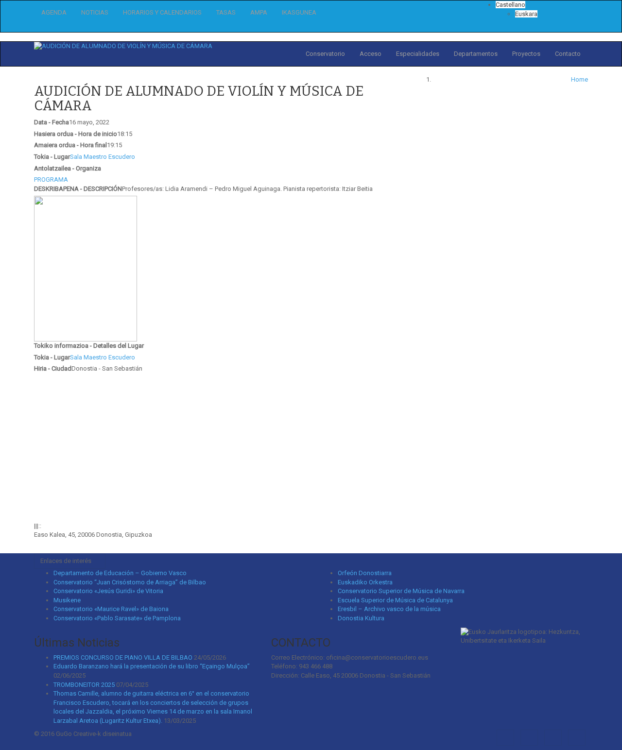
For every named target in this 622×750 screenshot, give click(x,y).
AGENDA (54, 12)
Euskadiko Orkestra (365, 582)
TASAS (226, 12)
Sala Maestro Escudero (102, 156)
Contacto (568, 53)
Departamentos (476, 53)
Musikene (67, 600)
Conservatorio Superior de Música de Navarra (401, 591)
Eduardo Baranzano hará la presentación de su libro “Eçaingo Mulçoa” (151, 666)
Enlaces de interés (67, 560)
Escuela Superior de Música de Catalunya (395, 600)
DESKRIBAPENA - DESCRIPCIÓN (78, 188)
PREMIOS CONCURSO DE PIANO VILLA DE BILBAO (122, 657)
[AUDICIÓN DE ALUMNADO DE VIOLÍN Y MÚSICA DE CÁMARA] (123, 46)
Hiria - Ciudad (52, 368)
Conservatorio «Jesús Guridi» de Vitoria (108, 591)
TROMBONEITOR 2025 (84, 684)
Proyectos (526, 53)
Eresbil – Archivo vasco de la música (389, 609)
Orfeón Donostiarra (365, 573)
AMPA (258, 12)
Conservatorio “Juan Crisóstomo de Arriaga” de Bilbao (129, 582)
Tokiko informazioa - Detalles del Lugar (89, 345)
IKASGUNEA (299, 12)
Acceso (370, 53)
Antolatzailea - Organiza (67, 168)
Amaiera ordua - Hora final (70, 145)
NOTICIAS (94, 12)
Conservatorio (325, 53)
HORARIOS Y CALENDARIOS (162, 12)
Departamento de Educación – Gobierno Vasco (120, 573)
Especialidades (417, 53)
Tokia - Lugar (52, 156)
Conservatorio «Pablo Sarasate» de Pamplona (117, 618)
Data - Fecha (51, 122)
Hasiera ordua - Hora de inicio (75, 133)
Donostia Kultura (361, 618)
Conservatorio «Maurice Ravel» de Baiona (111, 609)
